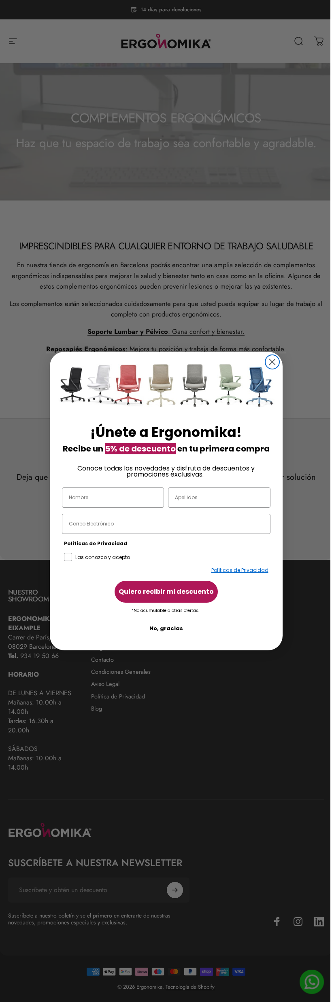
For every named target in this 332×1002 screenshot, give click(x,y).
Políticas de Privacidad (239, 570)
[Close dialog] (272, 362)
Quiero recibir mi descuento (166, 591)
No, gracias (166, 628)
